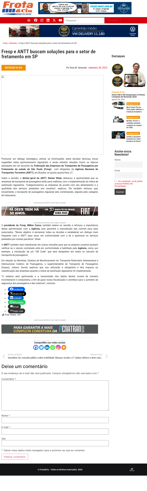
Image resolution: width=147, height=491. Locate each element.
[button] (28, 20)
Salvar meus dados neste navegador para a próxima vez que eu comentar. (44, 450)
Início (5, 43)
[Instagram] (42, 20)
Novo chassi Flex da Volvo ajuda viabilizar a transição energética (134, 109)
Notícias (13, 43)
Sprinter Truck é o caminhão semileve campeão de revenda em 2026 (134, 124)
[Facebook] (36, 20)
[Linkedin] (48, 20)
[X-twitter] (54, 20)
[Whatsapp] (52, 347)
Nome (5, 415)
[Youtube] (60, 20)
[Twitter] (41, 347)
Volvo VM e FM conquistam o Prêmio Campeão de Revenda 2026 (128, 96)
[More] (63, 347)
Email (117, 170)
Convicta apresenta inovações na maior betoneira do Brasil (133, 139)
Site (3, 438)
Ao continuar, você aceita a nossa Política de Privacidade (128, 183)
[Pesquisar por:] (84, 20)
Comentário (8, 379)
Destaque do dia (118, 92)
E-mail (5, 427)
